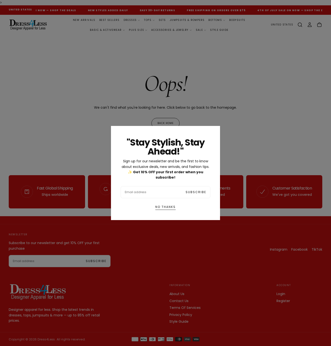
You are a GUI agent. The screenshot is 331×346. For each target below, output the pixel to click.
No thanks (165, 207)
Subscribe (196, 192)
